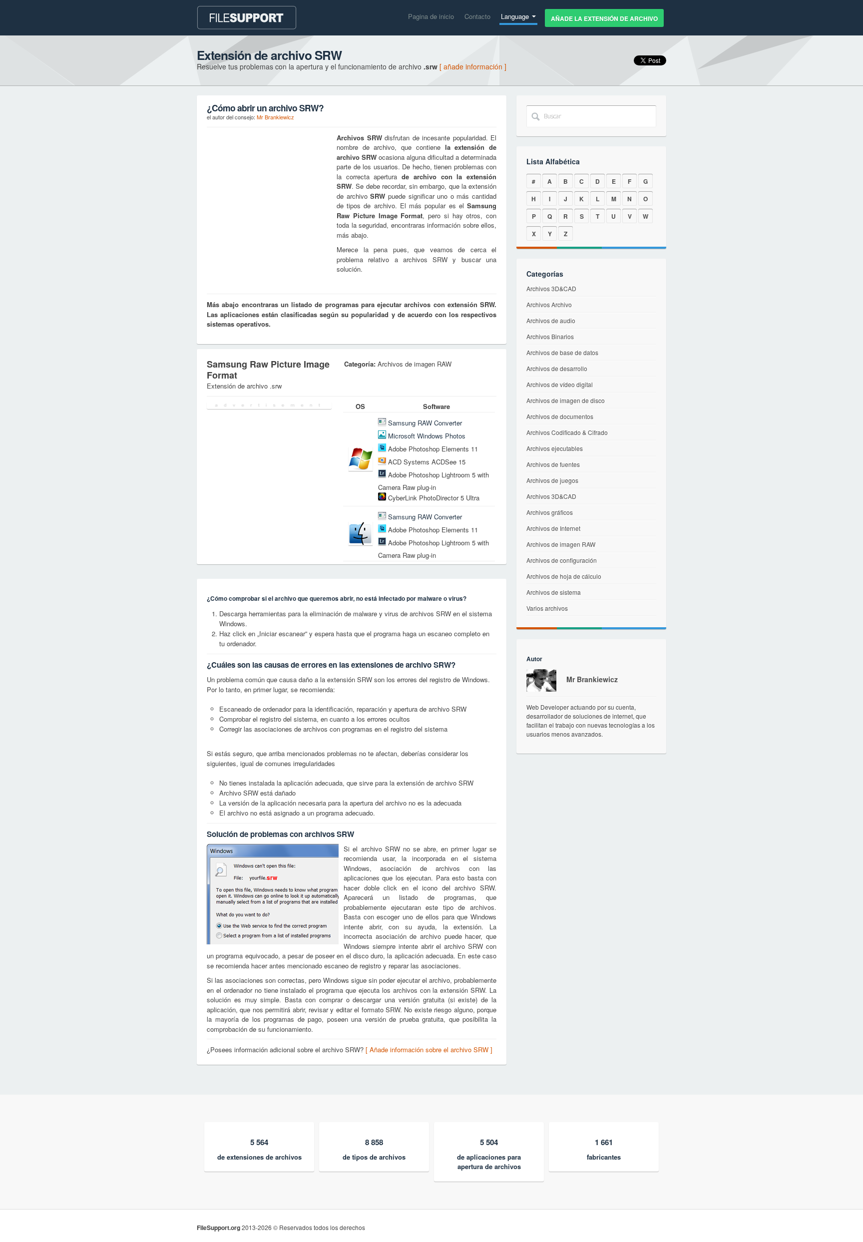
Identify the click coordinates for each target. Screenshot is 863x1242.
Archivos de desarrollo (556, 368)
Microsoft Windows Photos (426, 435)
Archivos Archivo (549, 304)
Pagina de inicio (431, 16)
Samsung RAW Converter (425, 422)
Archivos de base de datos (562, 352)
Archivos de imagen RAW (560, 544)
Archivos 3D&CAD (551, 288)
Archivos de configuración (561, 560)
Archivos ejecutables (554, 448)
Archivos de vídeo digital (559, 384)
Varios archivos (547, 608)
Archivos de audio (550, 320)
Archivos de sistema (553, 592)
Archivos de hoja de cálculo (563, 576)
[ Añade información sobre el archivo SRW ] (429, 1049)
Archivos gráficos (549, 512)
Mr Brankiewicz (275, 117)
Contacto (477, 16)
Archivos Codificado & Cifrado (567, 432)
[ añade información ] (472, 66)
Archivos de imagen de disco (565, 400)
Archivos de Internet (553, 528)
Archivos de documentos (559, 416)
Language (516, 16)
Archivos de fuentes (553, 464)
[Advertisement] (269, 195)
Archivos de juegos (552, 480)
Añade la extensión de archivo (604, 18)
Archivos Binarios (550, 336)
